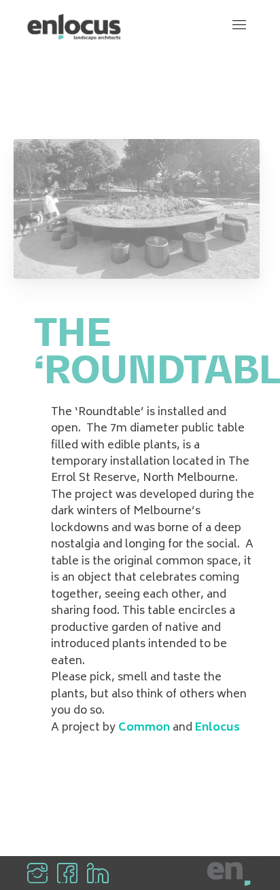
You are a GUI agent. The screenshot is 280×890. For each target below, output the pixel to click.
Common (144, 728)
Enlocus (217, 728)
